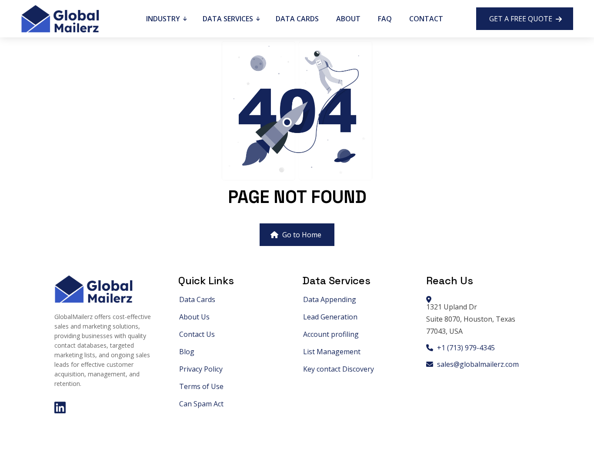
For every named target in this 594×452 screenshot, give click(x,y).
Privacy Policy (201, 369)
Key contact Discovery (338, 369)
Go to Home (300, 234)
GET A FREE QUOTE (521, 18)
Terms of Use (201, 386)
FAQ (385, 18)
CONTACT (426, 18)
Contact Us (197, 334)
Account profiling (331, 334)
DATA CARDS (297, 18)
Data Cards (197, 299)
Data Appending (329, 299)
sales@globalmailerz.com (477, 364)
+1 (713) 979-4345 (465, 347)
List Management (331, 351)
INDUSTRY (164, 18)
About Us (194, 317)
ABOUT (348, 18)
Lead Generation (330, 317)
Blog (186, 351)
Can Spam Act (201, 404)
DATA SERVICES (229, 18)
